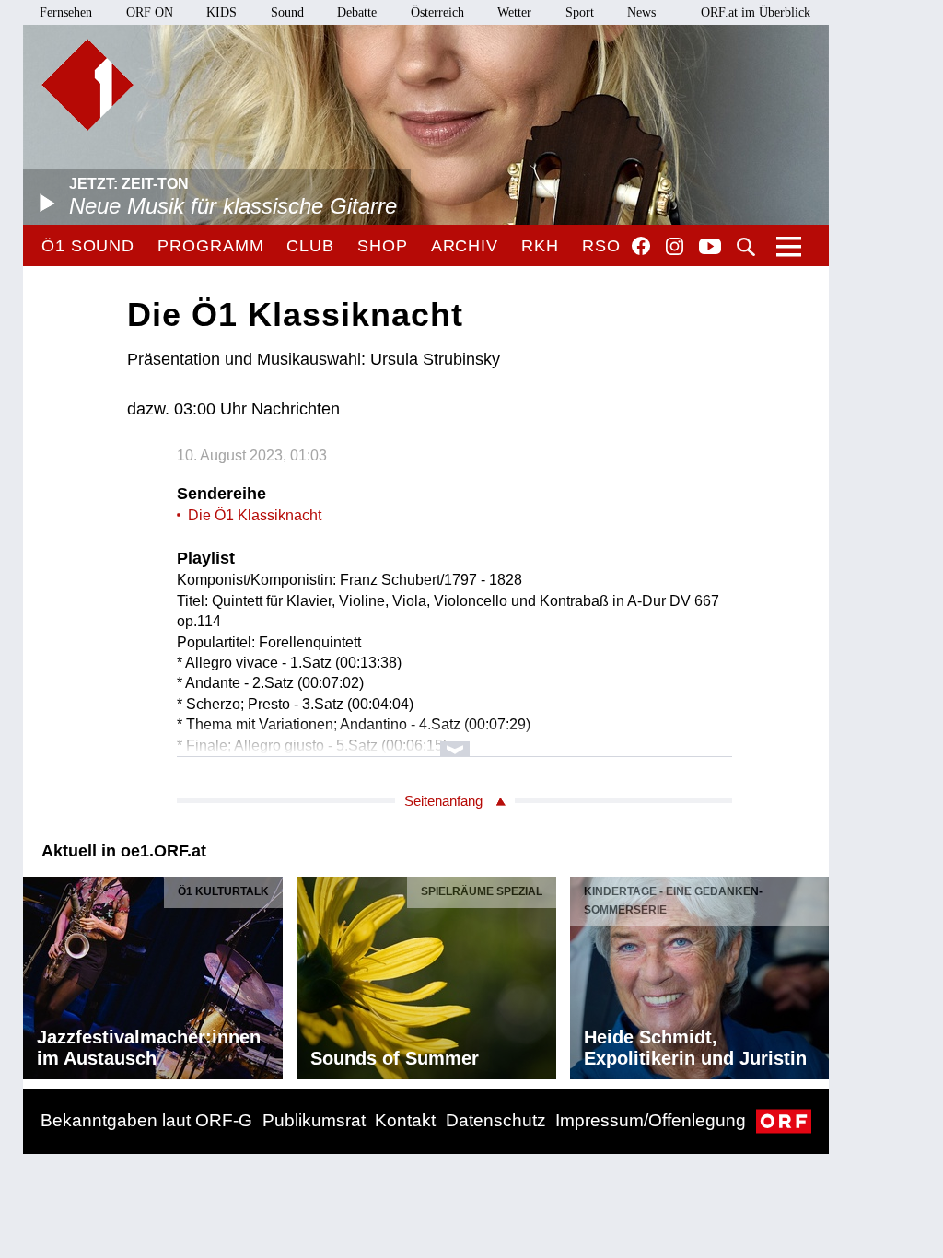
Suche (746, 247)
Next (814, 973)
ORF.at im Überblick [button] (755, 12)
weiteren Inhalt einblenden (454, 740)
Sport (579, 12)
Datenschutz (496, 1120)
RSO (601, 246)
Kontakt (405, 1120)
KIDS (221, 12)
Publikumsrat (314, 1120)
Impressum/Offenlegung (650, 1120)
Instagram (674, 247)
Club (310, 246)
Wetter (514, 12)
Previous (37, 973)
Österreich (437, 12)
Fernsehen (66, 12)
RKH (540, 246)
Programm (210, 246)
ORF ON (149, 12)
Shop (382, 246)
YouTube (710, 248)
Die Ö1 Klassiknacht (254, 515)
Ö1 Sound (87, 246)
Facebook (641, 246)
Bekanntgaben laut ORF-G (146, 1120)
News (641, 12)
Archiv (464, 246)
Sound (287, 12)
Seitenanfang (443, 801)
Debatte (357, 12)
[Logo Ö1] (87, 85)
